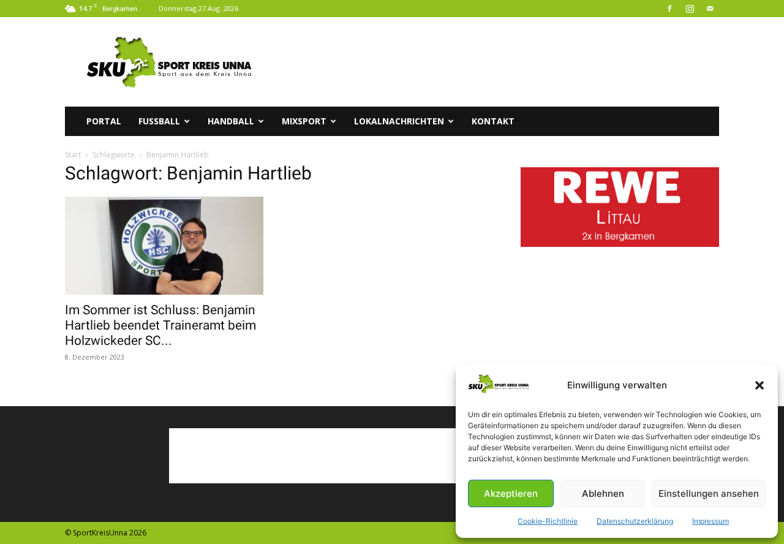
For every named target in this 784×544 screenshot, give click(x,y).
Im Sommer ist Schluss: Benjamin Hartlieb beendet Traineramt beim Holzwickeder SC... (160, 325)
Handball (231, 121)
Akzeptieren (511, 493)
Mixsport (304, 121)
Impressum (710, 521)
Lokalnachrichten (399, 121)
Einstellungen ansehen (708, 493)
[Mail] (710, 8)
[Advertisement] (496, 61)
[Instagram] (689, 8)
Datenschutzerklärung (635, 521)
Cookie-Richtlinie (548, 521)
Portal (103, 121)
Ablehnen (603, 493)
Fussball (159, 121)
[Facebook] (669, 8)
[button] (759, 385)
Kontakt (493, 121)
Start (73, 154)
